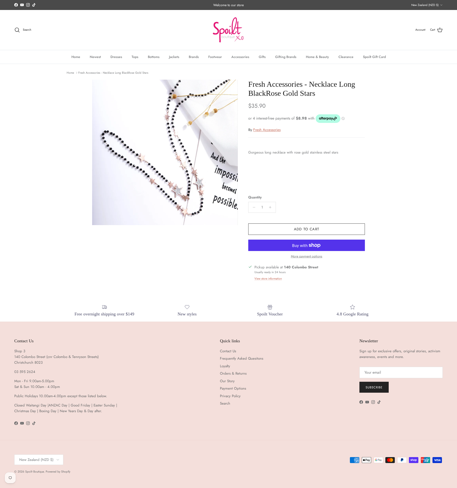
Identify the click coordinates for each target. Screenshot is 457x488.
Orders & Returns (233, 373)
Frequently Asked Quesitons (241, 358)
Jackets (174, 56)
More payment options (306, 256)
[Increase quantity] (271, 207)
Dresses (116, 56)
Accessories (240, 56)
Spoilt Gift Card (374, 56)
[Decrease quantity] (252, 207)
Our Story (227, 381)
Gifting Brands (285, 56)
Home (75, 56)
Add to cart (306, 229)
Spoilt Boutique (34, 471)
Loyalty (225, 366)
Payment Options (233, 388)
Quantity (255, 197)
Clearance (345, 56)
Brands (194, 56)
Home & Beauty (317, 56)
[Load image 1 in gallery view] (165, 152)
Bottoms (153, 56)
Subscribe (374, 387)
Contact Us (228, 351)
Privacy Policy (230, 396)
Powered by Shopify (58, 471)
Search (225, 403)
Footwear (215, 56)
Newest (95, 56)
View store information (268, 278)
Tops (135, 56)
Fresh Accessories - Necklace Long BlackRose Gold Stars (113, 73)
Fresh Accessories (267, 129)
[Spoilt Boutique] (228, 30)
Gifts (262, 56)
